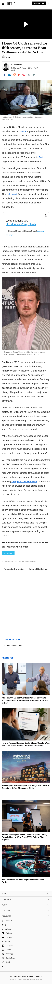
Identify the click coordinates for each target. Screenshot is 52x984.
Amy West (18, 64)
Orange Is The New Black (24, 481)
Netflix (23, 131)
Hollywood (11, 194)
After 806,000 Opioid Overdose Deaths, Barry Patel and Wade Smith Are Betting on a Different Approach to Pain (25, 700)
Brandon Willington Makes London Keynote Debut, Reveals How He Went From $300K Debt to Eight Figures (24, 837)
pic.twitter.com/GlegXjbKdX (21, 224)
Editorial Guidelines (38, 569)
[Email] (29, 74)
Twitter (42, 157)
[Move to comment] (33, 74)
